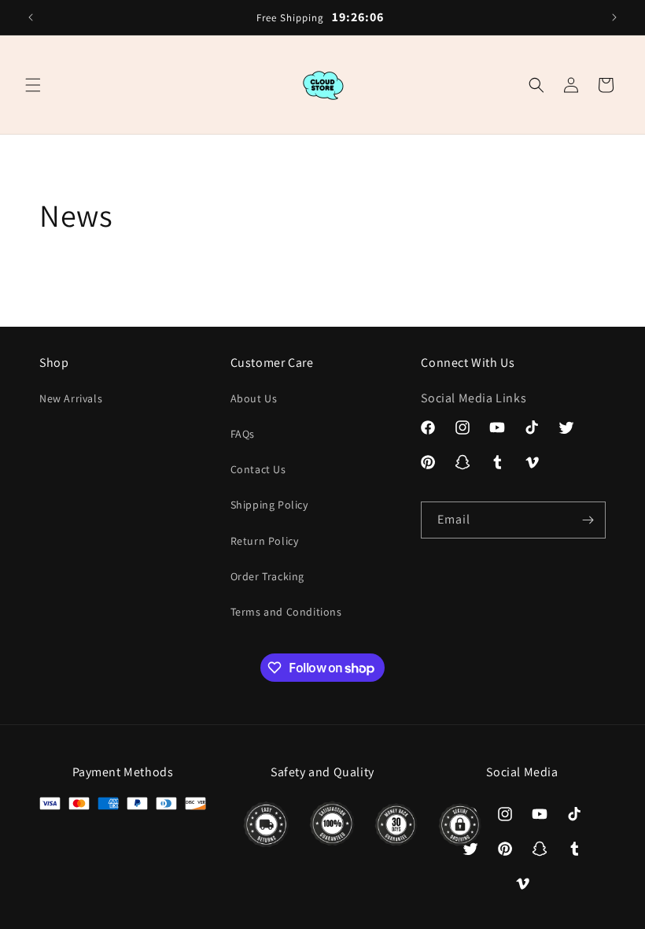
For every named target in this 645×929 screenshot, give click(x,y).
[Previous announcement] (30, 17)
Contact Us (258, 469)
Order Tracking (267, 576)
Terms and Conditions (286, 612)
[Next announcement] (614, 17)
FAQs (242, 434)
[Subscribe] (587, 520)
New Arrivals (70, 398)
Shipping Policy (269, 505)
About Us (254, 398)
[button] (33, 85)
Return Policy (264, 541)
